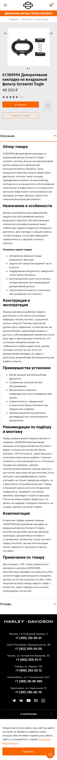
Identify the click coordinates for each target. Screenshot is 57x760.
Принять (28, 751)
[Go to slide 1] (27, 68)
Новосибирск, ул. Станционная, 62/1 (28, 677)
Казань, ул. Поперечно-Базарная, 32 (28, 655)
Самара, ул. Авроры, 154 (28, 666)
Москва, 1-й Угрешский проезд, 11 (28, 633)
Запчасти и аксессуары (35, 19)
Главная (13, 19)
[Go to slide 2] (29, 68)
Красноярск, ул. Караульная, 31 (29, 688)
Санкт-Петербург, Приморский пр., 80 (29, 644)
